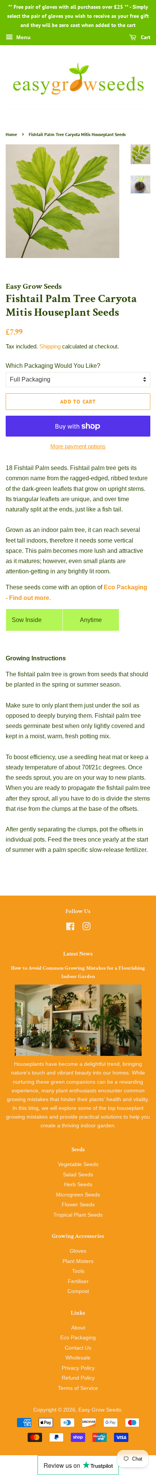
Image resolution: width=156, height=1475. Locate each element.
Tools (78, 1271)
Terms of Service (78, 1388)
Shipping (50, 346)
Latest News (78, 953)
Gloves (78, 1251)
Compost (78, 1291)
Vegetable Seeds (78, 1164)
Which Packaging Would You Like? (53, 365)
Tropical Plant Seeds (78, 1215)
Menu (23, 38)
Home (11, 134)
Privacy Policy (78, 1368)
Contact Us (78, 1348)
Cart (144, 37)
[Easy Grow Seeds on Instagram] (86, 928)
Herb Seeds (78, 1184)
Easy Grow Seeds (99, 1410)
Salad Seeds (78, 1174)
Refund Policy (78, 1378)
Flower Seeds (78, 1205)
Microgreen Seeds (78, 1195)
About (78, 1328)
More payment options (78, 446)
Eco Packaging (78, 1337)
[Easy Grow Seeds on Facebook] (70, 928)
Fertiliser (78, 1281)
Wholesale (78, 1358)
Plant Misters (78, 1261)
